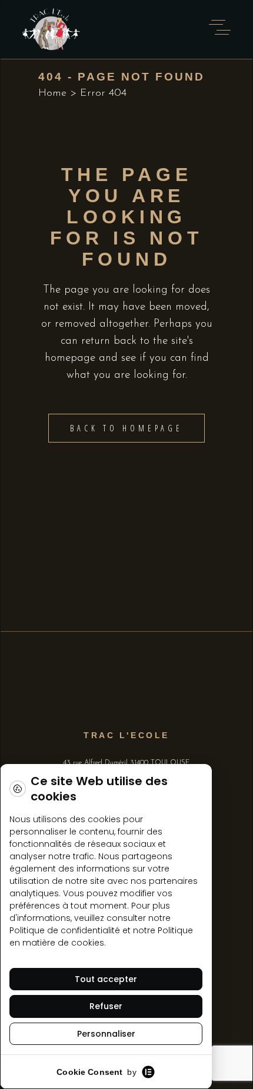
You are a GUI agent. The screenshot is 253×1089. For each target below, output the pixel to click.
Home (52, 93)
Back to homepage (126, 428)
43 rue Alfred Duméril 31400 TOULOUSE (126, 762)
